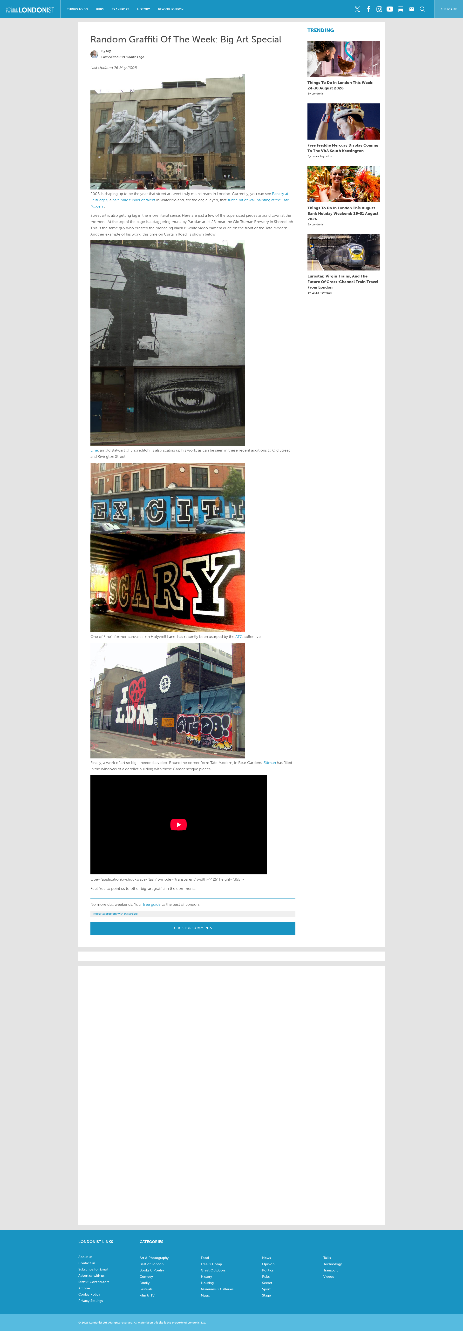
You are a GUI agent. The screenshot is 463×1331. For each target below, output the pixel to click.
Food (205, 1258)
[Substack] (401, 9)
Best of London (151, 1264)
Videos (328, 1277)
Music (205, 1295)
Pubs (100, 9)
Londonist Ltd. (197, 1322)
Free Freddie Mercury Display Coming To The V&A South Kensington (342, 148)
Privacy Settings (90, 1301)
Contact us (86, 1263)
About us (85, 1257)
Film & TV (147, 1295)
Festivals (146, 1289)
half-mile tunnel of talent (133, 200)
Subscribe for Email (93, 1269)
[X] (357, 9)
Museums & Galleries (217, 1289)
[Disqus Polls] (231, 1031)
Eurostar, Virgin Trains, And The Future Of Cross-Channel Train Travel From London (342, 282)
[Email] (411, 9)
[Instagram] (379, 9)
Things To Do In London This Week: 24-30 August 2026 (340, 85)
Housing (207, 1283)
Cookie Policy (89, 1294)
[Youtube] (390, 9)
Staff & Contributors (93, 1282)
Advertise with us (91, 1276)
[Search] (422, 9)
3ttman (270, 762)
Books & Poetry (152, 1270)
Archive (84, 1288)
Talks (327, 1258)
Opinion (268, 1264)
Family (145, 1283)
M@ (109, 51)
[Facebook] (368, 9)
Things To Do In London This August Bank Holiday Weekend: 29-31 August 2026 (343, 213)
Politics (267, 1270)
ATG (239, 636)
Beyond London (171, 9)
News (266, 1258)
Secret (267, 1283)
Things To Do (77, 9)
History (143, 9)
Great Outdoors (213, 1270)
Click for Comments (193, 928)
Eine (94, 450)
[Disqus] (231, 1155)
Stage (266, 1295)
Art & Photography (154, 1258)
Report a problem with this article (115, 913)
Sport (266, 1289)
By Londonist (315, 93)
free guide (152, 904)
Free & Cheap (211, 1264)
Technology (332, 1264)
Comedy (146, 1277)
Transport (120, 9)
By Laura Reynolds (319, 156)
